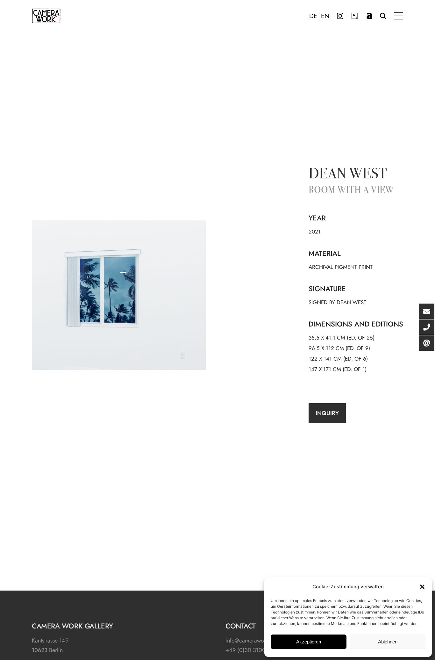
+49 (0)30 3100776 (250, 650)
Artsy (355, 16)
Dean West (348, 175)
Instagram (340, 16)
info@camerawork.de (250, 640)
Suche (383, 16)
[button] (422, 587)
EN (325, 16)
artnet (369, 16)
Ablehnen (387, 641)
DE (313, 16)
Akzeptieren (308, 641)
